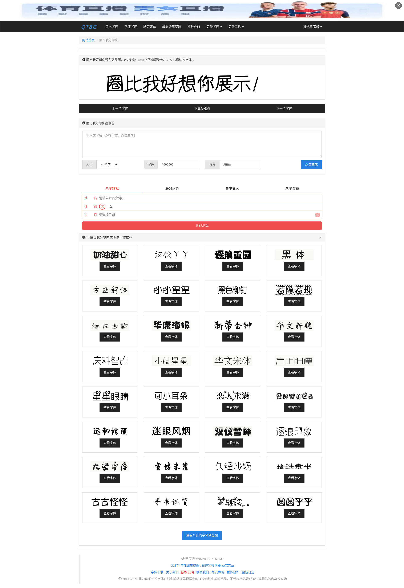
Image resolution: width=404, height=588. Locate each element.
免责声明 (217, 572)
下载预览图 (202, 108)
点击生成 (311, 164)
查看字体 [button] (110, 266)
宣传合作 (233, 572)
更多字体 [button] (213, 26)
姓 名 (90, 198)
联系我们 (202, 572)
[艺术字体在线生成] (89, 26)
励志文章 (149, 26)
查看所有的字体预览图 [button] (202, 535)
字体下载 (157, 572)
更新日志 (248, 572)
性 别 (90, 206)
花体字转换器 (211, 565)
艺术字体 (113, 26)
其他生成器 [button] (311, 26)
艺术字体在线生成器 (185, 565)
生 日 (90, 215)
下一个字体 (284, 108)
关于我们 (172, 572)
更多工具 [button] (235, 26)
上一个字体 (120, 108)
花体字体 (130, 26)
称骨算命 (193, 26)
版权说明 (187, 572)
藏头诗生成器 (171, 26)
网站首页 (88, 40)
